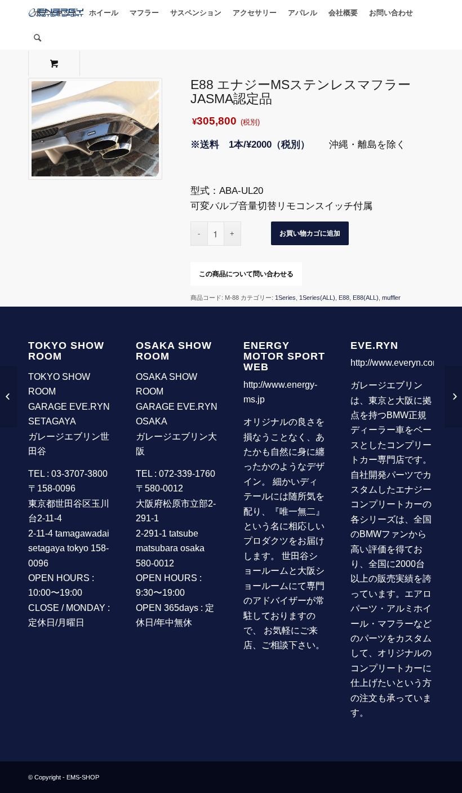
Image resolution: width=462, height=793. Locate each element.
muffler (391, 297)
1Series (285, 297)
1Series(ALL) (317, 297)
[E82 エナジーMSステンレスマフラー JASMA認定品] (8, 397)
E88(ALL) (366, 297)
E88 (344, 297)
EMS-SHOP (82, 777)
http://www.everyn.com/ (396, 362)
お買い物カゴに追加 (309, 233)
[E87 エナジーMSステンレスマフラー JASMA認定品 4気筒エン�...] (453, 397)
